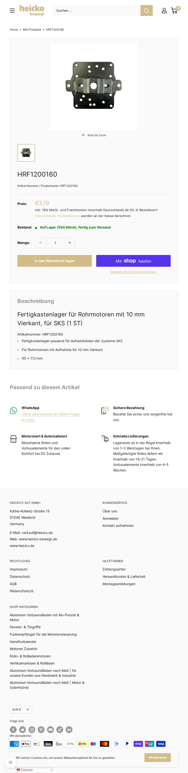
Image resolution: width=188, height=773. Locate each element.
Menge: (23, 243)
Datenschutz (20, 576)
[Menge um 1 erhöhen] (70, 243)
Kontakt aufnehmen (118, 525)
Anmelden (110, 518)
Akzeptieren (157, 757)
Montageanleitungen (119, 584)
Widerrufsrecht (22, 591)
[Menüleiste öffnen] (12, 10)
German (26, 770)
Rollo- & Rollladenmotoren (30, 656)
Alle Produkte (32, 29)
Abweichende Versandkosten (57, 216)
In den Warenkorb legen (55, 261)
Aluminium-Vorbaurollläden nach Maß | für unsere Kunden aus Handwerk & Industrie (43, 672)
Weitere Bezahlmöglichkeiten (133, 272)
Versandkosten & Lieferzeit (124, 576)
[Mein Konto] (164, 10)
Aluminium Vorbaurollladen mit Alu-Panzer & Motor (44, 617)
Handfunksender (23, 642)
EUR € (16, 709)
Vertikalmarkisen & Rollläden (32, 663)
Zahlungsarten (114, 569)
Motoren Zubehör (23, 649)
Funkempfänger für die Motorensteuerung (43, 634)
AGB (13, 584)
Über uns (110, 511)
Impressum (18, 569)
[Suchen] (147, 10)
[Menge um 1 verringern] (40, 243)
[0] (174, 10)
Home (14, 29)
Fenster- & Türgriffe (25, 627)
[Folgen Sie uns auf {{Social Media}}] (13, 729)
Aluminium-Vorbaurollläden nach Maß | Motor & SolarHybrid (47, 684)
